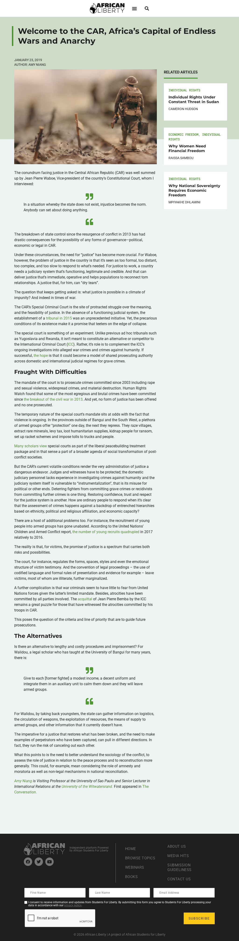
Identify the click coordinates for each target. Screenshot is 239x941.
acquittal (85, 599)
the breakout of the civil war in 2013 (53, 399)
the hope (41, 355)
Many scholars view (30, 446)
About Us (176, 846)
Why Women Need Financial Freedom (187, 148)
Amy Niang (23, 781)
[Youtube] (49, 862)
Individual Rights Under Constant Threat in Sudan (194, 99)
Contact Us (179, 879)
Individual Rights (184, 90)
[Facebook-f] (28, 862)
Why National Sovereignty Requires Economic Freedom (194, 190)
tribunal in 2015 (59, 318)
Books (131, 877)
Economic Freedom (183, 134)
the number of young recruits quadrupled (105, 532)
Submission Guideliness (179, 867)
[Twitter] (39, 862)
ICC (70, 344)
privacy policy (72, 905)
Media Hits (178, 856)
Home (130, 849)
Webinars (134, 867)
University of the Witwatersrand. (87, 786)
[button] (134, 8)
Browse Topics (140, 858)
